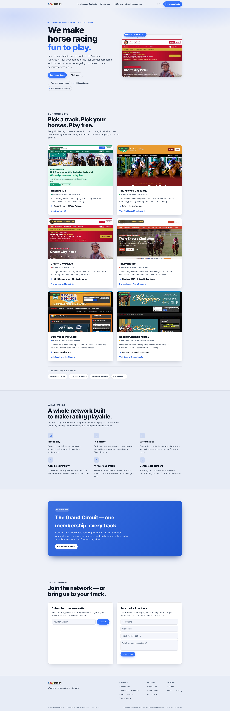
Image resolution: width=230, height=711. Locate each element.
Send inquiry (128, 654)
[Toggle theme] (159, 4)
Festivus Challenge (100, 376)
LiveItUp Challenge (79, 376)
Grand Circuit (152, 691)
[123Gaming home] (55, 4)
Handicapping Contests (87, 4)
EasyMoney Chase (57, 376)
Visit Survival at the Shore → (63, 357)
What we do (105, 4)
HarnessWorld (119, 376)
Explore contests (172, 4)
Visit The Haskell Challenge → (132, 211)
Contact (170, 687)
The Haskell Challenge (129, 691)
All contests (152, 694)
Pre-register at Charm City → (63, 284)
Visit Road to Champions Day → (133, 357)
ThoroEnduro (125, 698)
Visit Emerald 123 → (59, 211)
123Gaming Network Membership (128, 4)
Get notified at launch (66, 547)
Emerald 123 (124, 687)
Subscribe (103, 622)
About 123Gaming (174, 691)
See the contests (57, 75)
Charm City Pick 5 (126, 694)
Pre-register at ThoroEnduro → (132, 284)
